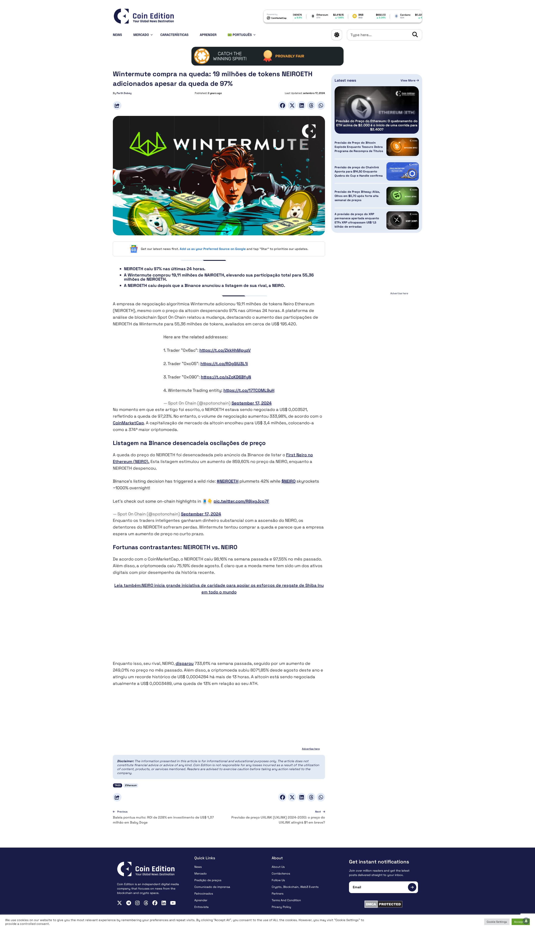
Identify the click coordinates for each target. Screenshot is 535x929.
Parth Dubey (124, 93)
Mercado (141, 35)
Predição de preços (207, 880)
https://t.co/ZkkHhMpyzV (225, 350)
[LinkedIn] (301, 105)
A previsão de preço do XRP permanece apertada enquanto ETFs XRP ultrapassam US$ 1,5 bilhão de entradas (357, 220)
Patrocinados (203, 893)
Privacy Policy (281, 907)
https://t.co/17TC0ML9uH (248, 390)
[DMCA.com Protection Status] (383, 904)
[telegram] (128, 902)
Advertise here (311, 748)
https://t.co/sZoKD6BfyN (226, 377)
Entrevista (201, 907)
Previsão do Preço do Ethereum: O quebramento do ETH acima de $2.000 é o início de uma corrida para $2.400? (377, 125)
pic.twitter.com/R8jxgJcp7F (241, 501)
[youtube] (173, 902)
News (117, 35)
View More (408, 80)
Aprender (208, 35)
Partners (277, 893)
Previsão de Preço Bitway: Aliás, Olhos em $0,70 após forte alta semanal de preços (357, 196)
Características (174, 35)
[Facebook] (282, 105)
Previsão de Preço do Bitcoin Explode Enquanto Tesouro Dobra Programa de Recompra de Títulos (359, 147)
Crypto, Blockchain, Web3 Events (295, 887)
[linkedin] (164, 902)
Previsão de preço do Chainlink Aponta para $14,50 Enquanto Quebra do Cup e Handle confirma (359, 171)
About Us (278, 867)
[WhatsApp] (321, 105)
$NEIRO (289, 481)
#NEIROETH (227, 481)
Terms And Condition (286, 900)
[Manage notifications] (526, 921)
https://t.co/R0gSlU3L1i (224, 363)
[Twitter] (292, 105)
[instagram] (137, 902)
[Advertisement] (219, 631)
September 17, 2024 (252, 403)
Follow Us (278, 880)
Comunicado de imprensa (212, 887)
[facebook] (154, 902)
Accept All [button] (520, 922)
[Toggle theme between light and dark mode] (336, 34)
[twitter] (119, 902)
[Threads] (311, 105)
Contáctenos (281, 873)
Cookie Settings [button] (497, 922)
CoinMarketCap (128, 423)
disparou (185, 663)
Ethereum (130, 785)
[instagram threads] (146, 902)
